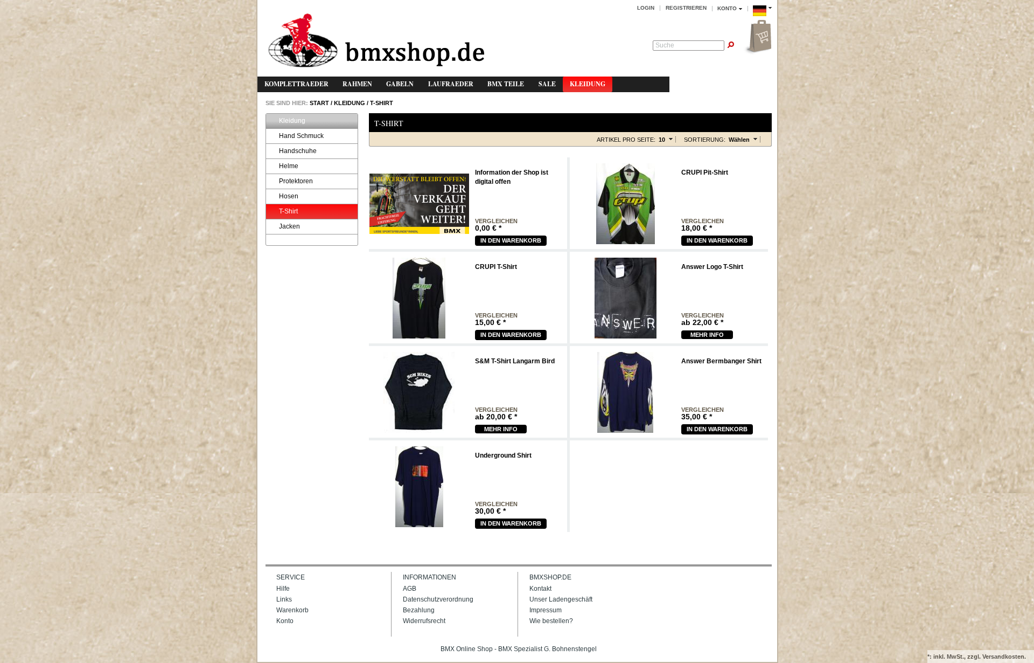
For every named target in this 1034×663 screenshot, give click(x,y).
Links (284, 599)
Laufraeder (450, 83)
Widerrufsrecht (424, 621)
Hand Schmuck (301, 136)
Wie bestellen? (551, 621)
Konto (285, 621)
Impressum (545, 610)
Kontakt (540, 588)
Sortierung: (704, 139)
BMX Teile (505, 83)
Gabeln (400, 83)
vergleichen (496, 221)
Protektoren (296, 181)
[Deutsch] (762, 17)
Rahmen (357, 83)
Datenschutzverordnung (438, 599)
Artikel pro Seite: (626, 139)
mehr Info (707, 335)
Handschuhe (298, 151)
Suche (664, 45)
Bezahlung (419, 610)
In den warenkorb (510, 240)
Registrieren (686, 8)
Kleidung (587, 83)
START (318, 103)
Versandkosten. (1004, 656)
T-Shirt (381, 103)
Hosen (288, 196)
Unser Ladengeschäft (560, 599)
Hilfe (283, 588)
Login (645, 8)
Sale (547, 83)
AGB (409, 588)
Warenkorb (292, 610)
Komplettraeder (296, 83)
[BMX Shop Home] (376, 41)
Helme (288, 166)
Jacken (289, 226)
